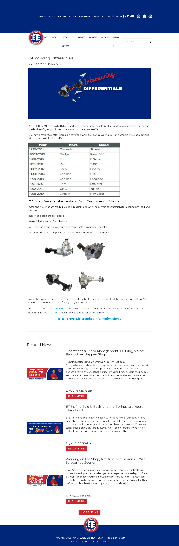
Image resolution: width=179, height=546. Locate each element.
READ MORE (76, 396)
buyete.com (61, 308)
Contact (93, 37)
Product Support (66, 41)
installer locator (103, 16)
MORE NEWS (89, 512)
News (45, 37)
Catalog (105, 37)
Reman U (116, 41)
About (54, 37)
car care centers (123, 16)
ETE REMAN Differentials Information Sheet (89, 318)
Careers (81, 37)
